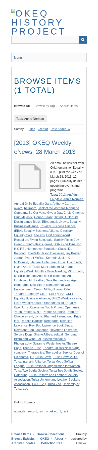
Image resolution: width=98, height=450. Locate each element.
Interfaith (34, 253)
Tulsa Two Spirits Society (31, 370)
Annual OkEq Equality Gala (32, 203)
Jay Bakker (73, 253)
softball (59, 334)
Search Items (69, 106)
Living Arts (74, 262)
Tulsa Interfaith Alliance (30, 361)
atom (17, 411)
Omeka (81, 443)
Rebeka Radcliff (31, 321)
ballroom (30, 208)
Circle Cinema (73, 212)
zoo (25, 388)
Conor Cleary (43, 217)
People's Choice (54, 312)
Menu (18, 57)
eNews (63, 221)
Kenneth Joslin (56, 258)
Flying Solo (37, 240)
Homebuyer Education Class (46, 249)
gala (49, 240)
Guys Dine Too (71, 244)
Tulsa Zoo (54, 384)
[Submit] (83, 40)
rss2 (65, 411)
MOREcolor (75, 271)
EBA (45, 221)
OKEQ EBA (56, 294)
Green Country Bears (28, 244)
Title (32, 129)
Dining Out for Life (66, 217)
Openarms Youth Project (46, 307)
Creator (43, 129)
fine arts (39, 235)
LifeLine (35, 262)
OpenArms (21, 307)
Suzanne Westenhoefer (49, 343)
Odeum (58, 289)
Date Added (59, 129)
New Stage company (44, 285)
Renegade (51, 321)
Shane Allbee (43, 334)
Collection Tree (51, 443)
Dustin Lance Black (27, 221)
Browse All (22, 106)
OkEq (43, 294)
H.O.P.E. (19, 249)
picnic (39, 316)
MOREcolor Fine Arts (28, 276)
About (59, 438)
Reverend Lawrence (64, 330)
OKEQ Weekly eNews (66, 298)
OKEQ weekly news (27, 303)
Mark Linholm (50, 267)
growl (48, 244)
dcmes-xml (29, 411)
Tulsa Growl (43, 357)
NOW (47, 289)
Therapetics (36, 352)
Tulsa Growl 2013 (65, 357)
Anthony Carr (61, 203)
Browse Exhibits (23, 438)
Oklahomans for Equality (59, 303)
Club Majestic (23, 217)
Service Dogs (23, 334)
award (18, 208)
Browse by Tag (45, 106)
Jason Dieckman (52, 253)
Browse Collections (51, 434)
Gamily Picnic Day (66, 240)
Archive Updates (23, 443)
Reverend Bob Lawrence (31, 330)
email (53, 221)
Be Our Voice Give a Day (45, 212)
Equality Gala (23, 235)
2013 (62, 194)
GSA (57, 244)
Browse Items (21, 434)
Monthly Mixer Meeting (50, 271)
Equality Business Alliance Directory (48, 231)
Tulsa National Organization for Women (53, 366)
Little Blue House (54, 262)
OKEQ (44, 438)
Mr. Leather (36, 280)
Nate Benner (54, 280)
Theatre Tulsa (32, 348)
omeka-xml (53, 411)
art (73, 203)
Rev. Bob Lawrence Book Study (50, 325)
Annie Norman (73, 199)
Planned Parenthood (58, 316)
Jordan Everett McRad (29, 258)
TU (32, 357)
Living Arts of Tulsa (27, 267)
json (41, 411)
